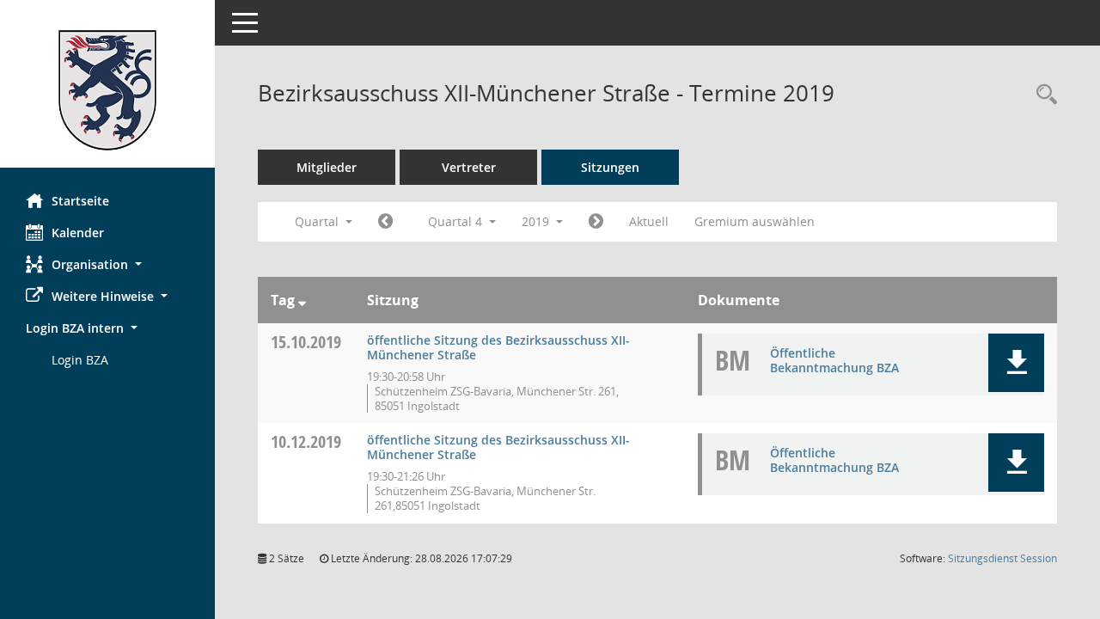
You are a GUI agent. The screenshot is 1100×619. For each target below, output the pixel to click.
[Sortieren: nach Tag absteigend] (302, 300)
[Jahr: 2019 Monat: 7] (385, 221)
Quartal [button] (318, 221)
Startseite (80, 201)
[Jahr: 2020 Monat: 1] (596, 221)
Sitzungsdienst (1002, 558)
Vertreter (469, 167)
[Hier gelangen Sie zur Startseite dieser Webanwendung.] (107, 90)
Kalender (78, 232)
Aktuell (649, 221)
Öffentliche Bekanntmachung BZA (834, 360)
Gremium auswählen (754, 221)
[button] (107, 264)
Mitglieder (326, 167)
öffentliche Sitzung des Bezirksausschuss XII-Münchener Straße (498, 347)
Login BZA (80, 360)
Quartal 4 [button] (457, 221)
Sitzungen (610, 167)
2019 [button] (537, 221)
